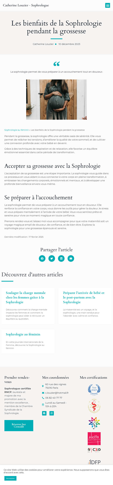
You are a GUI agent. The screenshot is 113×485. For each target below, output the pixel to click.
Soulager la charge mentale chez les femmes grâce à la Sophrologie (26, 297)
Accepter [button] (10, 478)
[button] (107, 5)
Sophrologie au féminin (16, 130)
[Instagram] (51, 413)
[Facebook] (44, 413)
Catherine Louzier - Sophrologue (26, 5)
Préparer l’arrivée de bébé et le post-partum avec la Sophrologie (83, 297)
